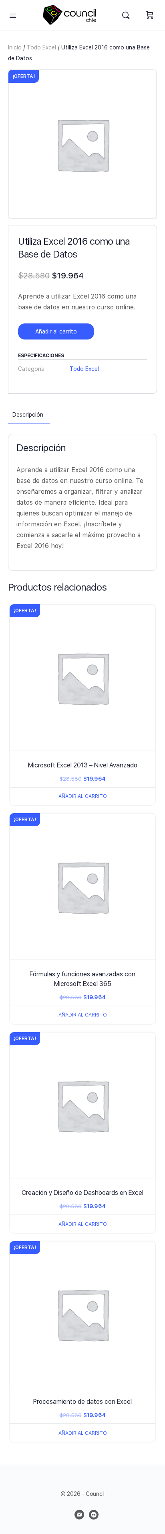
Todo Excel (41, 47)
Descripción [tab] (27, 414)
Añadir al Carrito (82, 796)
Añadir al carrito (56, 331)
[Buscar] (128, 15)
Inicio (15, 47)
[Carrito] (150, 15)
